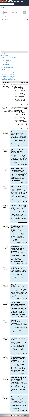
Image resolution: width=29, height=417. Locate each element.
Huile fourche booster (6, 64)
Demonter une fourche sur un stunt (10, 66)
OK (12, 3)
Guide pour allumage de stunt (8, 78)
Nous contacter (24, 415)
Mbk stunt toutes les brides (8, 72)
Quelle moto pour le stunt (7, 74)
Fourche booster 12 (6, 60)
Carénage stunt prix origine (8, 79)
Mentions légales (14, 415)
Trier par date (24, 82)
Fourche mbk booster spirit (8, 59)
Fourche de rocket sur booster (8, 57)
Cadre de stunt (5, 69)
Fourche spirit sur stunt (7, 55)
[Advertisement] (14, 36)
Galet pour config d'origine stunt (9, 76)
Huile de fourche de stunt (7, 54)
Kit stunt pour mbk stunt (7, 67)
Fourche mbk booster (6, 62)
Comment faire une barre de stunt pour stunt (12, 71)
